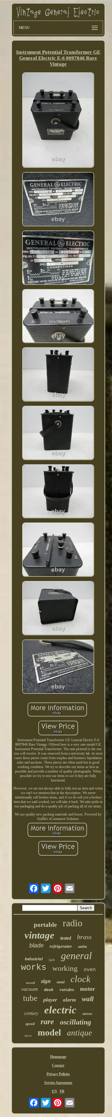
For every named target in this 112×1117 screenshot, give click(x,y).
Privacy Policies (58, 1074)
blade (36, 945)
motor (87, 989)
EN (54, 1091)
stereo (87, 1013)
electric (60, 1010)
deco (28, 1036)
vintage (39, 935)
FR (62, 1091)
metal (61, 982)
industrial (34, 958)
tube (30, 998)
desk (48, 989)
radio (72, 923)
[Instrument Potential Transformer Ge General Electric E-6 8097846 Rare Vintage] (58, 120)
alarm (69, 1000)
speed (30, 1023)
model (49, 1032)
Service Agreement (58, 1083)
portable (45, 924)
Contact (58, 1065)
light (52, 959)
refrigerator (61, 946)
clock (80, 979)
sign (46, 981)
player (50, 1000)
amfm (82, 946)
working (65, 968)
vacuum (29, 989)
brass (84, 937)
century (31, 1013)
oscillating (75, 1022)
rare (47, 1021)
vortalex (66, 989)
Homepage (58, 1057)
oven (90, 970)
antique (79, 1032)
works (33, 968)
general (76, 955)
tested (65, 938)
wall (87, 999)
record (30, 982)
